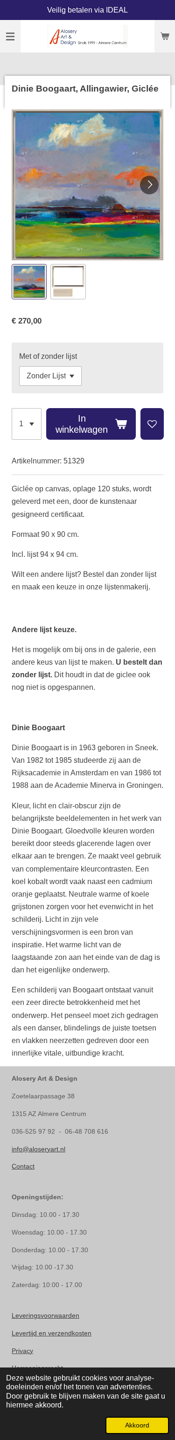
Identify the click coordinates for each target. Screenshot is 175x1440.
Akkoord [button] (137, 1425)
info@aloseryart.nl (38, 1149)
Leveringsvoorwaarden (45, 1315)
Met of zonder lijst (48, 356)
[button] (29, 281)
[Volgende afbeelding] (149, 185)
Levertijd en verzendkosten (51, 1333)
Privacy (22, 1350)
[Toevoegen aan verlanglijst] (152, 424)
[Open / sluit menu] (10, 36)
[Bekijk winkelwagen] (164, 36)
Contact (23, 1166)
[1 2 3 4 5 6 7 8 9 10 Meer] (27, 424)
